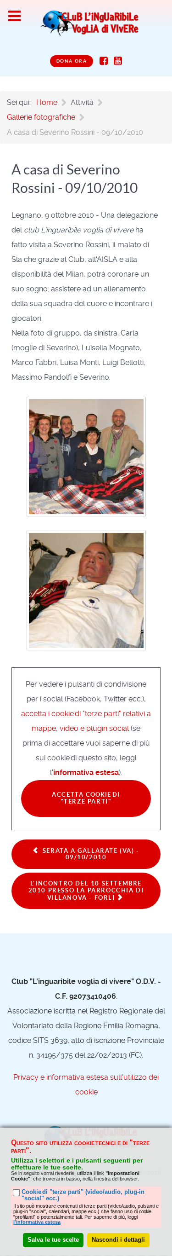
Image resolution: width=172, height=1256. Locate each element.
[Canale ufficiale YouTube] (118, 60)
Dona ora (71, 61)
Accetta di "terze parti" (86, 798)
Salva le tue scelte (53, 1239)
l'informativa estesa (37, 1222)
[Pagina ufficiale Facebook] (103, 60)
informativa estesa (86, 772)
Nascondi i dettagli (118, 1239)
